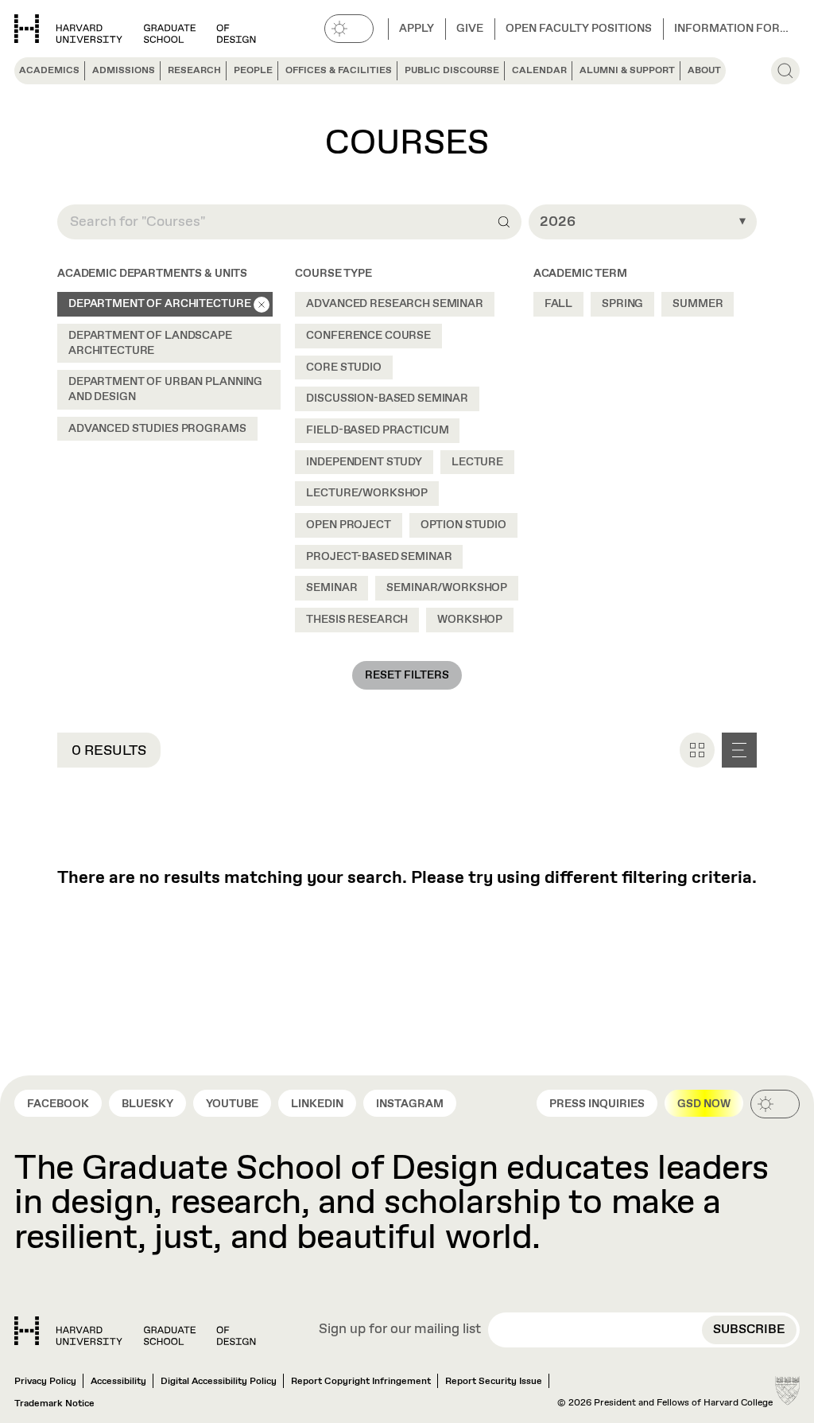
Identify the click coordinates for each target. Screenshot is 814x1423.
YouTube (232, 1104)
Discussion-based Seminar (387, 398)
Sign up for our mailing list (400, 1330)
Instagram (410, 1104)
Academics (49, 70)
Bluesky (147, 1104)
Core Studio (343, 367)
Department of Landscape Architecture (150, 343)
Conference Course (368, 336)
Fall (558, 304)
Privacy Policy (45, 1381)
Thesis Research (357, 619)
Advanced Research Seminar (394, 304)
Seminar (331, 588)
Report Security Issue (493, 1381)
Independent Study (364, 462)
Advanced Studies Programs (157, 429)
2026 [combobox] (558, 221)
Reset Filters (407, 675)
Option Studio (463, 525)
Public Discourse (452, 70)
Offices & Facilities (338, 70)
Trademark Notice (54, 1404)
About (704, 70)
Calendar (539, 70)
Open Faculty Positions (579, 28)
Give (469, 28)
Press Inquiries (597, 1104)
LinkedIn (317, 1104)
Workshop (469, 619)
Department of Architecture (159, 304)
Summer (698, 304)
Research (194, 70)
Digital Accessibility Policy (219, 1381)
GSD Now (704, 1104)
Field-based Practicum (377, 430)
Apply (416, 28)
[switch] (349, 28)
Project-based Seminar (379, 557)
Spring (622, 304)
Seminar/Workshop (446, 588)
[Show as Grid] (697, 750)
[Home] (135, 1330)
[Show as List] (739, 750)
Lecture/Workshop (367, 493)
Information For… (731, 28)
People (253, 70)
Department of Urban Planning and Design (165, 389)
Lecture (477, 462)
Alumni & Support (627, 70)
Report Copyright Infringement (361, 1381)
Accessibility (118, 1381)
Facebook (58, 1104)
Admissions (123, 70)
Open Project (348, 525)
